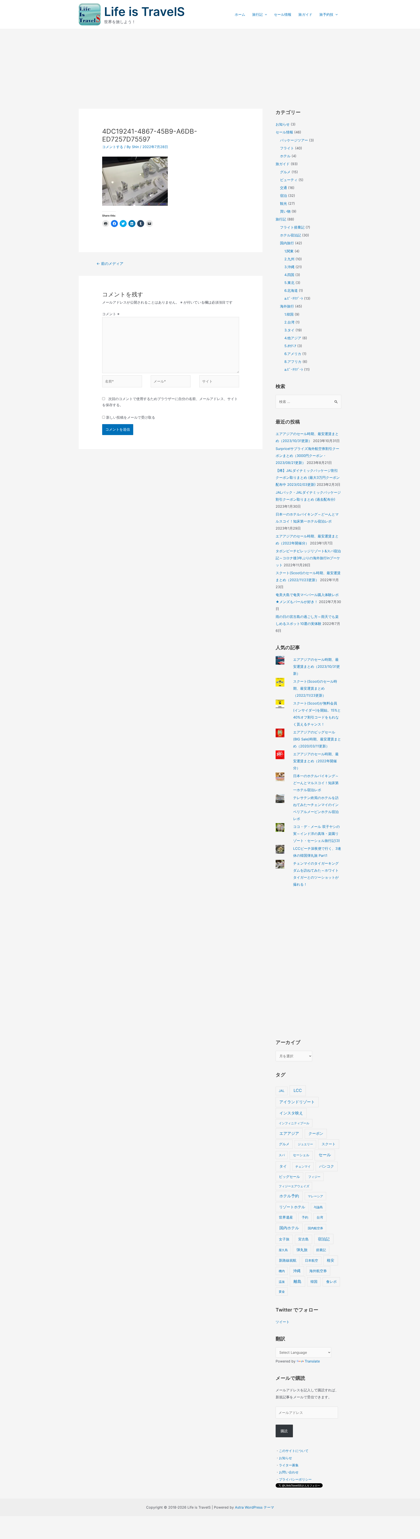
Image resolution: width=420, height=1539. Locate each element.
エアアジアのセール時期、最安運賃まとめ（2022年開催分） (316, 761)
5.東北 (289, 282)
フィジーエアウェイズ (294, 1186)
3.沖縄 (289, 267)
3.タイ (289, 330)
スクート (329, 1144)
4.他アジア (292, 338)
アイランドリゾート (297, 1102)
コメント (110, 314)
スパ (282, 1155)
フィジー (314, 1177)
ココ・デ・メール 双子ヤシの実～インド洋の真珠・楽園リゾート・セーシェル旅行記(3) (316, 833)
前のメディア (109, 263)
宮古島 (303, 1239)
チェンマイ (303, 1166)
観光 (283, 203)
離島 (297, 1281)
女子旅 (284, 1239)
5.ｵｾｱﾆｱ (290, 346)
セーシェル (301, 1155)
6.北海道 (291, 290)
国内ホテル (289, 1228)
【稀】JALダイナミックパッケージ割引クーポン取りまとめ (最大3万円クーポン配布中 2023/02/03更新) (308, 477)
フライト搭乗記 (292, 227)
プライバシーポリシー (295, 1479)
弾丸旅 (302, 1250)
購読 (284, 1431)
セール (324, 1154)
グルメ (285, 172)
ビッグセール (289, 1177)
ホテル (285, 156)
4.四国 (289, 275)
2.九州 (289, 259)
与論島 (318, 1207)
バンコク (326, 1166)
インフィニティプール (294, 1123)
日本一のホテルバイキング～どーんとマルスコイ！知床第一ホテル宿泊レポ (316, 783)
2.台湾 (289, 322)
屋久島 (283, 1250)
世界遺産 (286, 1217)
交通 (283, 187)
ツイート (283, 1322)
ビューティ (289, 180)
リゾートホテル (292, 1207)
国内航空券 (315, 1228)
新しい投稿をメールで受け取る (130, 417)
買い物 (285, 211)
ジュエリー (305, 1144)
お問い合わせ (289, 1472)
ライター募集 (289, 1465)
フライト (287, 148)
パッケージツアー (294, 140)
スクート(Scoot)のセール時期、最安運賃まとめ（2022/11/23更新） (315, 688)
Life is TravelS (144, 11)
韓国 (313, 1282)
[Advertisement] (210, 62)
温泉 (282, 1282)
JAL (281, 1091)
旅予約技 (326, 14)
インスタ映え (291, 1113)
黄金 (282, 1291)
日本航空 (311, 1261)
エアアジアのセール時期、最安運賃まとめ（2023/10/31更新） (316, 666)
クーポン (315, 1133)
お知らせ (283, 124)
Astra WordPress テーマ (254, 1507)
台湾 (320, 1217)
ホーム (240, 14)
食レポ (331, 1282)
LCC (298, 1090)
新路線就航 (287, 1260)
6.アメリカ (292, 354)
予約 (305, 1217)
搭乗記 (321, 1250)
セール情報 (282, 14)
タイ (283, 1166)
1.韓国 (289, 314)
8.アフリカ (292, 361)
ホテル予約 (289, 1196)
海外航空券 (318, 1271)
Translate (312, 1361)
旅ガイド (305, 14)
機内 (282, 1271)
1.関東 (289, 251)
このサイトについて (293, 1451)
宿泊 (283, 195)
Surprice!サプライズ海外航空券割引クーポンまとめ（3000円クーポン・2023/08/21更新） (307, 455)
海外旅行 (287, 306)
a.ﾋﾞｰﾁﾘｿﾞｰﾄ (293, 298)
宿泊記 (324, 1239)
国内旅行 (287, 243)
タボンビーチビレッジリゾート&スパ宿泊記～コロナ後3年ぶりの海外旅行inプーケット (308, 558)
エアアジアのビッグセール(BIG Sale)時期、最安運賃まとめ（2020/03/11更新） (317, 739)
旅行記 (257, 14)
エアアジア (289, 1133)
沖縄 (297, 1271)
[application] (265, 14)
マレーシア (315, 1196)
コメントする (112, 147)
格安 (330, 1260)
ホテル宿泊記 (290, 235)
